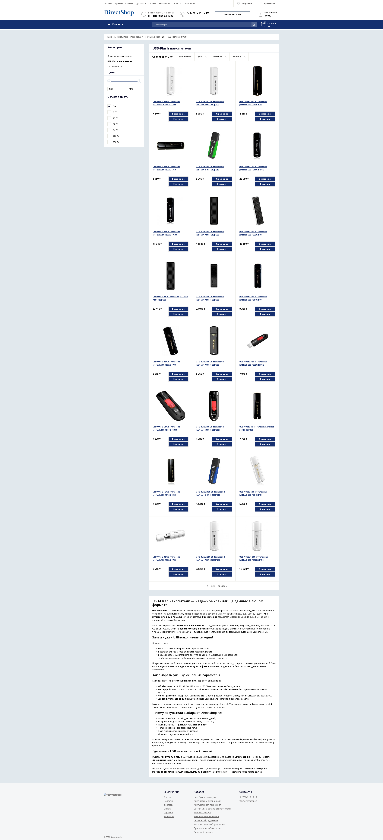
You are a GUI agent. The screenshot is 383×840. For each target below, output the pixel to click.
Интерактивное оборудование (209, 824)
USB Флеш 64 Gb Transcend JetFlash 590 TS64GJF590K (166, 428)
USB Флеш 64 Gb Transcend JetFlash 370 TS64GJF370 (166, 103)
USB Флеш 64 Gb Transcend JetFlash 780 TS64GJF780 (210, 233)
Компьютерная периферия (207, 804)
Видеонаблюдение (203, 832)
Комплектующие (202, 812)
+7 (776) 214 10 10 (198, 12)
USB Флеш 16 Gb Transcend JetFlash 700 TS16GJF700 (210, 363)
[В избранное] (186, 71)
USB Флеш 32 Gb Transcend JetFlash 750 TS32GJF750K (166, 233)
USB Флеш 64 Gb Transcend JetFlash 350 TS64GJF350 (253, 103)
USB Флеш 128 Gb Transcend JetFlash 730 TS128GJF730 (253, 558)
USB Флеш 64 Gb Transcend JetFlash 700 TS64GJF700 (253, 298)
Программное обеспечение (208, 828)
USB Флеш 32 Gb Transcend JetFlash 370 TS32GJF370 (210, 103)
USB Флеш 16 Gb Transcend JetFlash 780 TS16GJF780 (210, 298)
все (213, 585)
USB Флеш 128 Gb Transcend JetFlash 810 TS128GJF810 (210, 493)
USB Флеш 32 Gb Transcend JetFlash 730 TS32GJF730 (166, 558)
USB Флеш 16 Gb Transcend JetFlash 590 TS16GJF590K (210, 428)
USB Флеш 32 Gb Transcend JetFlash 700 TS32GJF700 (166, 363)
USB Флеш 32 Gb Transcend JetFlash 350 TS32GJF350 (166, 168)
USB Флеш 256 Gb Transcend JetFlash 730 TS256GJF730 (210, 558)
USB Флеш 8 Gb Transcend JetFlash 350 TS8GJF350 (257, 428)
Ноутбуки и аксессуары (205, 797)
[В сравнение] (186, 67)
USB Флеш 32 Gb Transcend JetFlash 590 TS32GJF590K (253, 363)
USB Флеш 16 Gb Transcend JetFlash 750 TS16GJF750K (253, 168)
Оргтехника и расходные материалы (212, 808)
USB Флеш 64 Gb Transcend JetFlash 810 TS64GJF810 (210, 168)
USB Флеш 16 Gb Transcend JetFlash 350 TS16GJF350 (166, 493)
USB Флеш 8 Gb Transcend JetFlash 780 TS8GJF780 (170, 298)
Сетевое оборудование (206, 820)
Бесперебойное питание (206, 816)
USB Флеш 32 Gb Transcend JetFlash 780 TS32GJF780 (253, 233)
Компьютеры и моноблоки (207, 800)
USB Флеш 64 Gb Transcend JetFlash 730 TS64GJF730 (253, 493)
